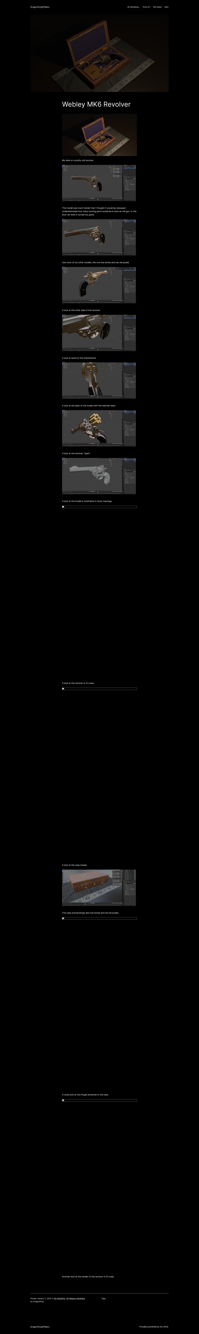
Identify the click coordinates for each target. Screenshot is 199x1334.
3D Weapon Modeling (75, 1298)
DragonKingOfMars (39, 7)
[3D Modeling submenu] (139, 7)
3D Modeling (59, 1298)
